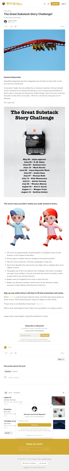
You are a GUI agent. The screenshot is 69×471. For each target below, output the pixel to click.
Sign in (64, 4)
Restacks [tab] (15, 371)
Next (59, 359)
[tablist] (11, 371)
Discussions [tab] (17, 392)
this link (12, 297)
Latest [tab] (10, 392)
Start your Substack (30, 463)
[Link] (1, 77)
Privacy (35, 459)
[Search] (44, 3)
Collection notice (46, 459)
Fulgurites (7, 11)
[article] (34, 401)
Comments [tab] (8, 371)
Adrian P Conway (12, 20)
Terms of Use (42, 429)
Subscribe (55, 4)
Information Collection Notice (34, 430)
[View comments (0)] (11, 26)
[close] (50, 407)
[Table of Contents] (2, 235)
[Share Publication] (48, 3)
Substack (26, 467)
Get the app (42, 463)
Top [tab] (6, 392)
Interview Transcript (9, 400)
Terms (39, 459)
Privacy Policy (47, 430)
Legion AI (7, 397)
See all (7, 433)
